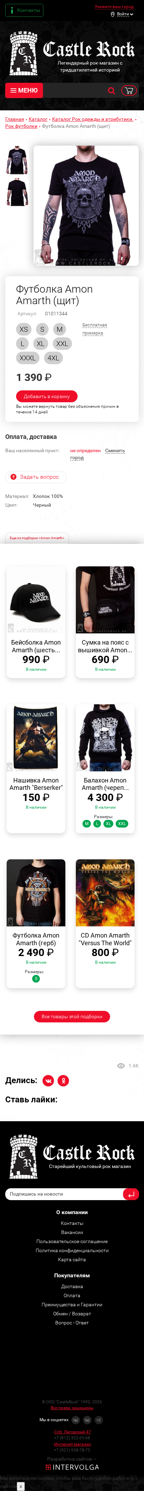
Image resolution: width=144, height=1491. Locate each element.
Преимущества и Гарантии (72, 1304)
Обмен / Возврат (72, 1313)
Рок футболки (21, 126)
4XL (53, 358)
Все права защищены (72, 1407)
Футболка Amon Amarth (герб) (36, 939)
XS (24, 329)
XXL (62, 343)
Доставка (72, 1286)
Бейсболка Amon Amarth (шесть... (36, 646)
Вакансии (72, 1232)
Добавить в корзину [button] (47, 396)
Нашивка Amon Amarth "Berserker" (36, 784)
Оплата (72, 1295)
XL (41, 343)
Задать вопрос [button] (39, 476)
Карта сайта (72, 1259)
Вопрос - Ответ (72, 1322)
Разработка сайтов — (72, 1459)
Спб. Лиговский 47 (72, 1432)
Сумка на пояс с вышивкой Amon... (105, 646)
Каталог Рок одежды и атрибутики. (93, 119)
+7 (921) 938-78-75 (72, 1450)
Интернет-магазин (72, 1444)
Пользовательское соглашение (72, 1241)
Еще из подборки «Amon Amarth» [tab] (37, 538)
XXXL (28, 358)
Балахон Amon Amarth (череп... (105, 784)
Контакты (28, 10)
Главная (14, 119)
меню (28, 90)
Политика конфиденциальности (72, 1250)
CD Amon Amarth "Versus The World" (105, 939)
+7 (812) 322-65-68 (72, 1437)
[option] (86, 206)
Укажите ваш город (114, 6)
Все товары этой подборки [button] (72, 1016)
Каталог (38, 119)
